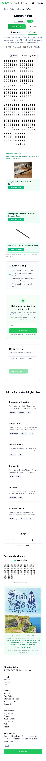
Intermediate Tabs (11, 699)
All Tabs (7, 693)
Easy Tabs (8, 696)
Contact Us (8, 721)
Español (6, 684)
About (6, 727)
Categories (8, 704)
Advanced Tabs (10, 701)
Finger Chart (9, 713)
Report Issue (24, 545)
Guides (6, 716)
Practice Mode (19, 32)
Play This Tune (18, 26)
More (25, 3)
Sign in (40, 3)
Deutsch (7, 679)
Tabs (11, 3)
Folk (18, 9)
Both (34, 56)
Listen (34, 26)
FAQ (5, 724)
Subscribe (23, 331)
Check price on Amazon (23, 647)
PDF (24, 534)
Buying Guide (9, 719)
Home (6, 9)
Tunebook (18, 3)
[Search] (33, 3)
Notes (24, 56)
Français (7, 682)
